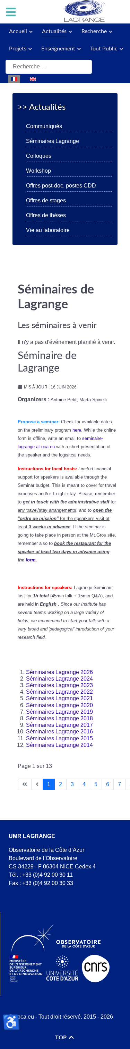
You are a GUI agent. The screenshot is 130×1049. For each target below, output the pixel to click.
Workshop (38, 171)
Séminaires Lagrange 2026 (59, 672)
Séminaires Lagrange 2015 (59, 738)
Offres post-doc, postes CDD (61, 186)
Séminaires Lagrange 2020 (59, 705)
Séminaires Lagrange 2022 (59, 692)
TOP (61, 1037)
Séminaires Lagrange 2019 (59, 712)
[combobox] (49, 67)
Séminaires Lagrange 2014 (59, 745)
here (76, 430)
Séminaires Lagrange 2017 (59, 725)
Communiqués (44, 126)
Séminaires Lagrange (52, 141)
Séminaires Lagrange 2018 (59, 718)
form (31, 559)
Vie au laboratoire (48, 230)
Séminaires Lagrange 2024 (59, 679)
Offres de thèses (46, 215)
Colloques (38, 156)
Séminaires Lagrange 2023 (59, 685)
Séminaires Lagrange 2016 (59, 731)
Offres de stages (46, 200)
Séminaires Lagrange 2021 (59, 698)
